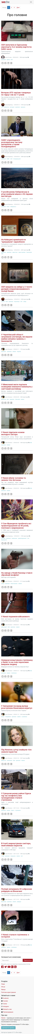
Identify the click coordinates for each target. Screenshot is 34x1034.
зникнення (9, 760)
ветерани (12, 107)
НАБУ (8, 159)
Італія (2, 856)
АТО (2, 107)
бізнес (2, 716)
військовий (4, 627)
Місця (3, 987)
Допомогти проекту (8, 1028)
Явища (3, 989)
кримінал (3, 59)
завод (2, 583)
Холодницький (16, 159)
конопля (3, 538)
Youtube (5, 1001)
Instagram (6, 1006)
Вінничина (3, 901)
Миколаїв (17, 399)
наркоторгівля (21, 252)
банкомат (3, 351)
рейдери (19, 901)
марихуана (14, 538)
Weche (3, 1018)
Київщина (3, 252)
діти (8, 399)
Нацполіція (29, 252)
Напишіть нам (7, 1009)
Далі (18, 7)
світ (22, 856)
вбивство (6, 107)
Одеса (8, 59)
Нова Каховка (14, 583)
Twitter (5, 1004)
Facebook (5, 998)
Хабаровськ (13, 206)
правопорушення (22, 538)
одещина (23, 107)
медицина (13, 856)
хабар (24, 301)
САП (11, 159)
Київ (7, 301)
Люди (3, 984)
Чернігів (19, 351)
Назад (4, 7)
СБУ (12, 59)
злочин (3, 301)
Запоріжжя (8, 716)
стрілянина (14, 673)
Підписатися (28, 960)
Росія (8, 206)
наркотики (14, 252)
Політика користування (8, 992)
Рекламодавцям (8, 1012)
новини (14, 351)
